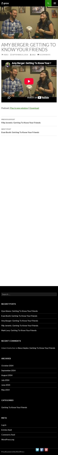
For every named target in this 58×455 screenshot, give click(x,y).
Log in (3, 425)
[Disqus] (29, 175)
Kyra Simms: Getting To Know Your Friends (19, 311)
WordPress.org (7, 439)
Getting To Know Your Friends (14, 407)
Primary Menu (55, 3)
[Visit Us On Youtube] (46, 449)
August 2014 (6, 375)
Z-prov (5, 3)
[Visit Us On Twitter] (37, 449)
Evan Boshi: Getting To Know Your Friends (20, 130)
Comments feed (8, 434)
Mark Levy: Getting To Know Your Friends (19, 330)
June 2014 (5, 385)
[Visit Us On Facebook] (42, 449)
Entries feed (6, 430)
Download (34, 108)
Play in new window (19, 108)
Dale (34, 55)
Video (6, 55)
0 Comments (45, 55)
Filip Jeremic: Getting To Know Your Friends (21, 121)
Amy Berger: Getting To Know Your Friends (19, 321)
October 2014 (7, 365)
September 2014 (8, 370)
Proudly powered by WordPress (12, 452)
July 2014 (5, 380)
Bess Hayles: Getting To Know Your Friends (36, 348)
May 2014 (5, 390)
